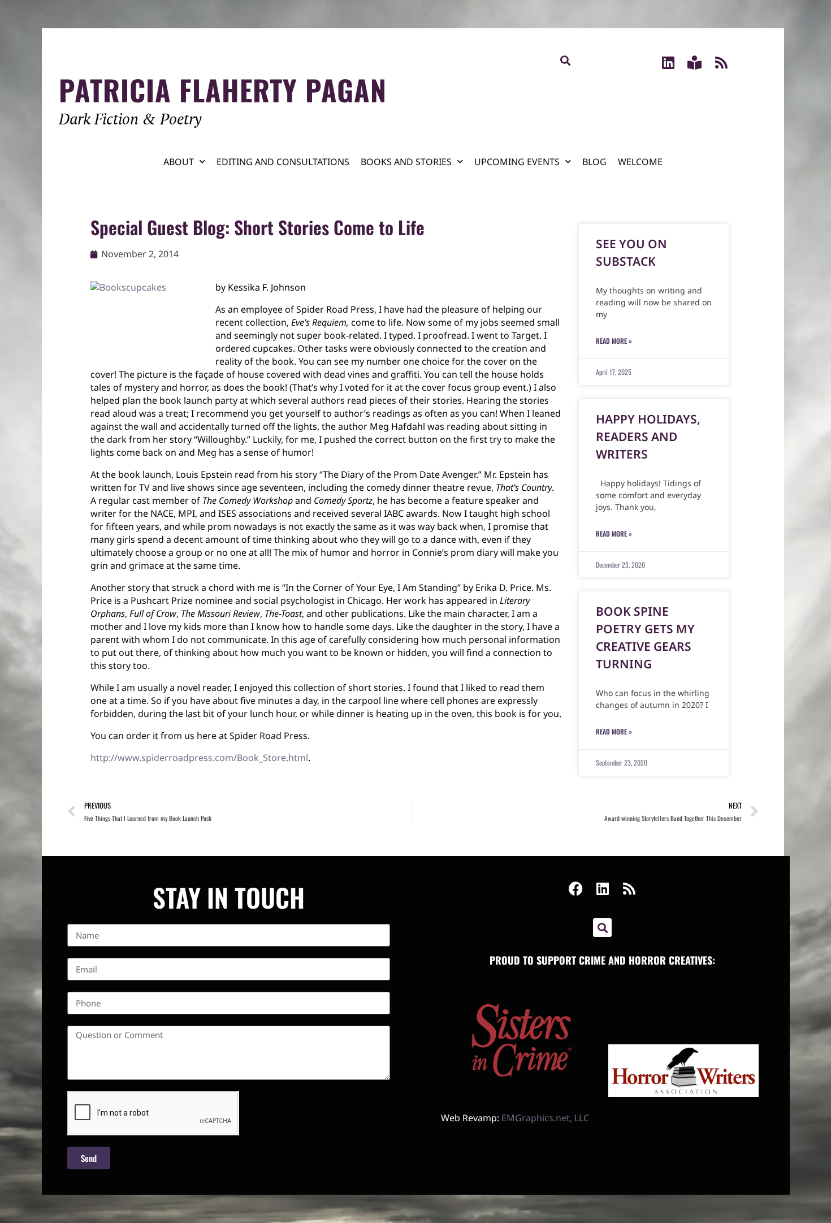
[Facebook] (576, 888)
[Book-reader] (694, 62)
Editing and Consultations (283, 161)
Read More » (614, 340)
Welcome (640, 161)
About (178, 161)
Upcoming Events (517, 161)
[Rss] (721, 62)
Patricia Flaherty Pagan (223, 89)
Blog (594, 161)
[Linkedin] (668, 62)
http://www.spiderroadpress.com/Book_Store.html (199, 757)
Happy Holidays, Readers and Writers (648, 436)
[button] (565, 60)
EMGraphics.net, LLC (545, 1118)
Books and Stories (406, 161)
